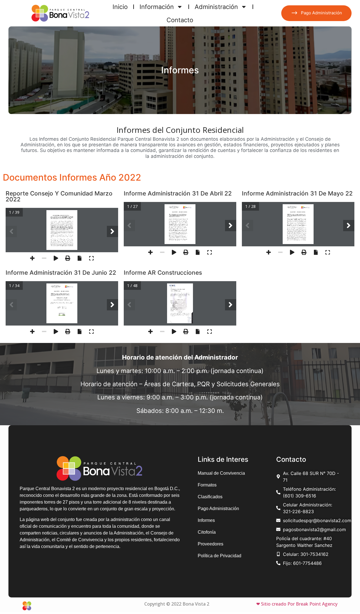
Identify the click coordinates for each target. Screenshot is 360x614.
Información (157, 6)
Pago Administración (321, 12)
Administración (216, 6)
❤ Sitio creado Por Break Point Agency (297, 604)
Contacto (179, 20)
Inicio (120, 6)
